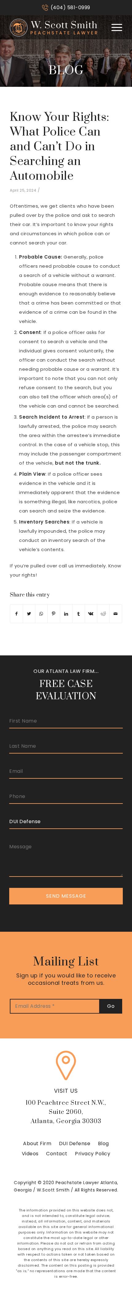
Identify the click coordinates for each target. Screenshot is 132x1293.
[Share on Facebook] (16, 613)
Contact (57, 1153)
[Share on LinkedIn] (66, 613)
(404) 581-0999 (70, 7)
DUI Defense (75, 1143)
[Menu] (113, 27)
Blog (103, 1143)
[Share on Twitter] (29, 613)
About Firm (37, 1143)
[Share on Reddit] (103, 613)
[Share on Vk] (91, 613)
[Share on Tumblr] (78, 613)
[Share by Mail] (116, 613)
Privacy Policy (92, 1153)
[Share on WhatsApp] (41, 613)
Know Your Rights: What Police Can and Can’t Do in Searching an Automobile (59, 147)
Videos (30, 1153)
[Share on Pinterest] (54, 613)
